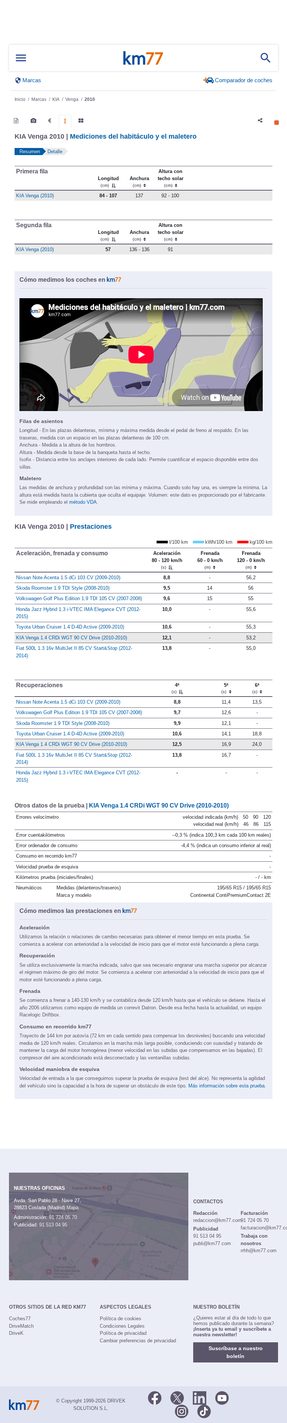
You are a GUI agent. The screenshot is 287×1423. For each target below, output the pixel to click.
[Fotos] (33, 121)
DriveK (16, 1333)
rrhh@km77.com (259, 1250)
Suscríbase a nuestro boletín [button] (236, 1352)
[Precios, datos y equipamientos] (49, 121)
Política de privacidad (123, 1333)
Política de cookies (120, 1318)
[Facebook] (154, 1397)
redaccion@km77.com (217, 1220)
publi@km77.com (212, 1243)
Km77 (143, 58)
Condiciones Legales (122, 1326)
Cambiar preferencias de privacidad (138, 1340)
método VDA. (83, 502)
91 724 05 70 (63, 1217)
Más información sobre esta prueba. (227, 1086)
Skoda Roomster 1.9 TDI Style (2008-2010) (62, 588)
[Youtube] (222, 1397)
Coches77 (20, 1318)
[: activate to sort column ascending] (207, 178)
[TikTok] (204, 1411)
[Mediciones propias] (65, 121)
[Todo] (80, 121)
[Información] (16, 121)
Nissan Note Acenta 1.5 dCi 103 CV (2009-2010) (68, 577)
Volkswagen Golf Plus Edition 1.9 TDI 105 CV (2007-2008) (79, 598)
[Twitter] (177, 1397)
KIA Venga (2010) (35, 195)
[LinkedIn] (199, 1397)
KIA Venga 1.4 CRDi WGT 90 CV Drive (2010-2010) (71, 637)
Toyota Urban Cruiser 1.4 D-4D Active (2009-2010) (70, 627)
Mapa (72, 1207)
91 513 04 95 (53, 1225)
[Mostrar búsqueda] (265, 58)
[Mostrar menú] (21, 58)
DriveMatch (21, 1326)
